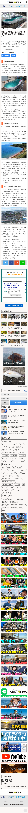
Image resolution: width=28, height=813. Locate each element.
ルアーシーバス (6, 450)
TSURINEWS (12, 804)
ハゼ (23, 484)
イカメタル (22, 455)
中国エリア (22, 505)
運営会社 (5, 801)
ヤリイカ (18, 487)
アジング (20, 447)
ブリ (14, 467)
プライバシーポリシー (12, 801)
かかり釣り (21, 458)
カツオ (10, 490)
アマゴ (11, 476)
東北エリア (11, 499)
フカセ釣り (5, 455)
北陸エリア (15, 502)
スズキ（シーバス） (8, 473)
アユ (23, 473)
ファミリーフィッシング (9, 444)
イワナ (17, 476)
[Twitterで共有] (5, 262)
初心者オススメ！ (7, 441)
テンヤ (14, 458)
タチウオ (4, 479)
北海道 (4, 499)
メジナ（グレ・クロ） (8, 481)
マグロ (4, 490)
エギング (4, 447)
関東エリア (20, 499)
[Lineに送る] (22, 262)
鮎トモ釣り (22, 444)
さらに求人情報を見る (14, 305)
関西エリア (14, 505)
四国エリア (5, 508)
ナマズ (18, 473)
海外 (20, 508)
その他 (13, 55)
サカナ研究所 (5, 55)
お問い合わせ (20, 801)
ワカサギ (10, 487)
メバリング (12, 447)
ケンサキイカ (22, 470)
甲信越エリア (6, 502)
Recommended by (20, 386)
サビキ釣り (20, 461)
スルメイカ (12, 470)
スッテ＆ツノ (6, 458)
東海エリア (5, 505)
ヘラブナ (16, 490)
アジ (3, 467)
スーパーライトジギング (9, 452)
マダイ (9, 467)
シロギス (17, 484)
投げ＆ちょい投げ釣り (8, 461)
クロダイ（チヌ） (7, 484)
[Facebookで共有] (11, 262)
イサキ (19, 467)
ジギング (21, 452)
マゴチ (4, 487)
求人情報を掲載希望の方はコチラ (14, 274)
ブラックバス (6, 493)
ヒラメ (11, 479)
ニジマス (4, 476)
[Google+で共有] (16, 262)
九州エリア (14, 508)
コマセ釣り (14, 455)
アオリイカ (18, 479)
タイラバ (16, 450)
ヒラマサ (4, 470)
